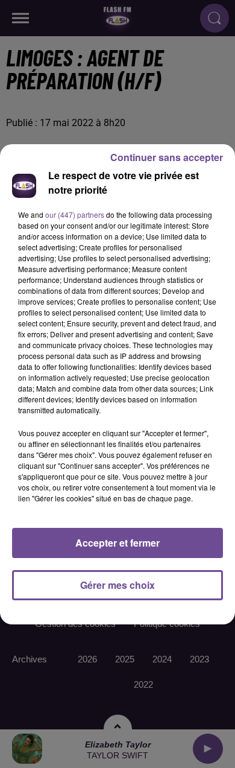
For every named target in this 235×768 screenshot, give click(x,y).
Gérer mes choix (117, 585)
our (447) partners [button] (74, 214)
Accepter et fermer (117, 543)
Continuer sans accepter (166, 157)
